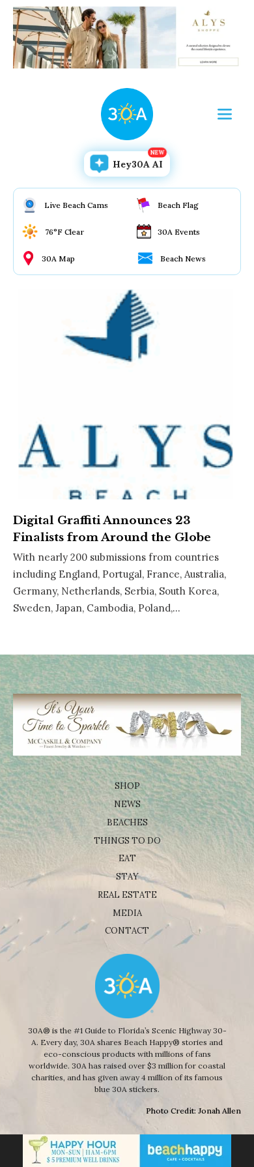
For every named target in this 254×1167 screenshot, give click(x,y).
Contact (127, 930)
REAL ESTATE (127, 894)
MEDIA (127, 913)
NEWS (127, 804)
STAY (127, 876)
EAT (127, 858)
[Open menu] (224, 114)
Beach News (183, 258)
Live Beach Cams (76, 205)
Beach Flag (178, 205)
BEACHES (127, 822)
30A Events (179, 232)
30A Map (58, 258)
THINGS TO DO (127, 840)
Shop (127, 785)
